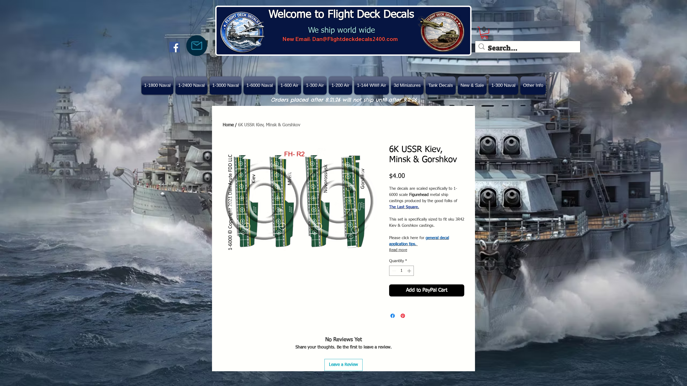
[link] (484, 33)
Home (228, 125)
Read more (398, 250)
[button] (472, 85)
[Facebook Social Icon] (174, 47)
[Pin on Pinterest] (403, 316)
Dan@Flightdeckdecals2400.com (355, 39)
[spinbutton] (401, 271)
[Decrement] (393, 271)
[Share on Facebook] (392, 316)
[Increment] (409, 271)
